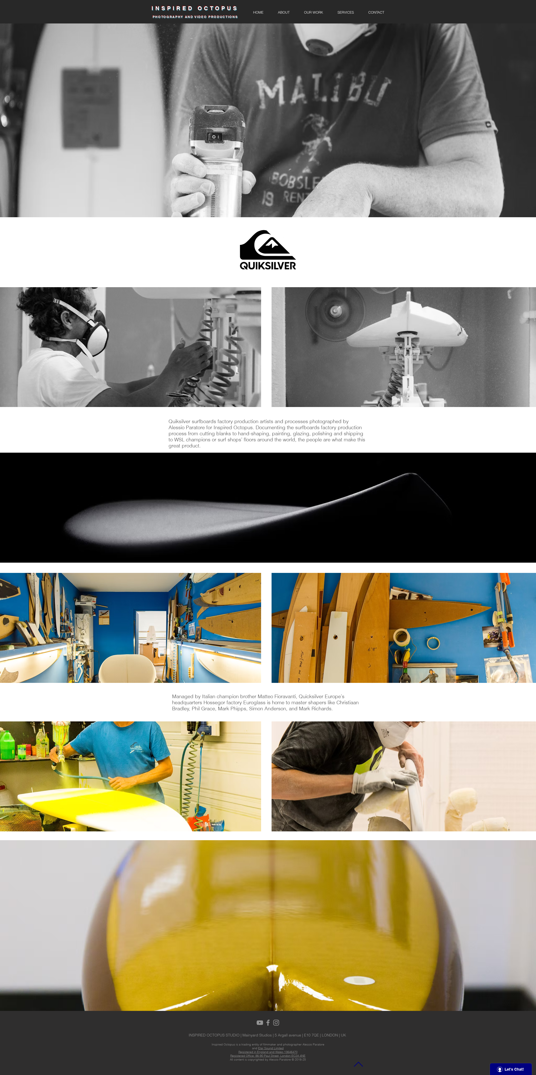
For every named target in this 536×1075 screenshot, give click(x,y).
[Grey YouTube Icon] (260, 1023)
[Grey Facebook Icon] (268, 1023)
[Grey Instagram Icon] (276, 1023)
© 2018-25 (299, 1059)
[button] (313, 12)
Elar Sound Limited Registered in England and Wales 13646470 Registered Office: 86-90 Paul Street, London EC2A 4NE (267, 1052)
